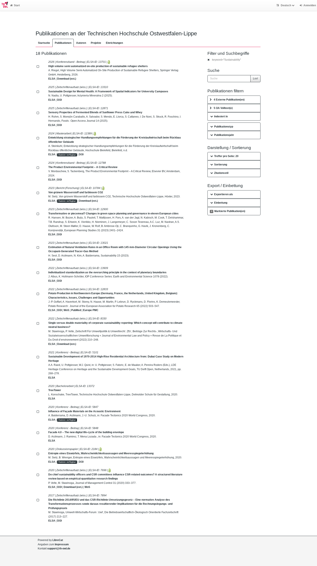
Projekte (96, 42)
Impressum (62, 544)
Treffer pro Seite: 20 (226, 156)
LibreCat (57, 540)
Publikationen (63, 42)
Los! (255, 78)
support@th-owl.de (58, 548)
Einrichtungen (114, 42)
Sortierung (220, 164)
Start (17, 5)
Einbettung (220, 202)
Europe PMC (90, 310)
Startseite (44, 42)
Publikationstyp (223, 126)
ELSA (51, 78)
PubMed (76, 310)
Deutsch (286, 5)
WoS (66, 310)
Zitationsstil (221, 173)
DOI (59, 99)
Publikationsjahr (224, 135)
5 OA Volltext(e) (223, 108)
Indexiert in (221, 116)
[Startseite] (4, 5)
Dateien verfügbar (67, 155)
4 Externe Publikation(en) (229, 99)
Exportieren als (223, 194)
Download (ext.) (66, 78)
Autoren (81, 42)
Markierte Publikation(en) (228, 211)
